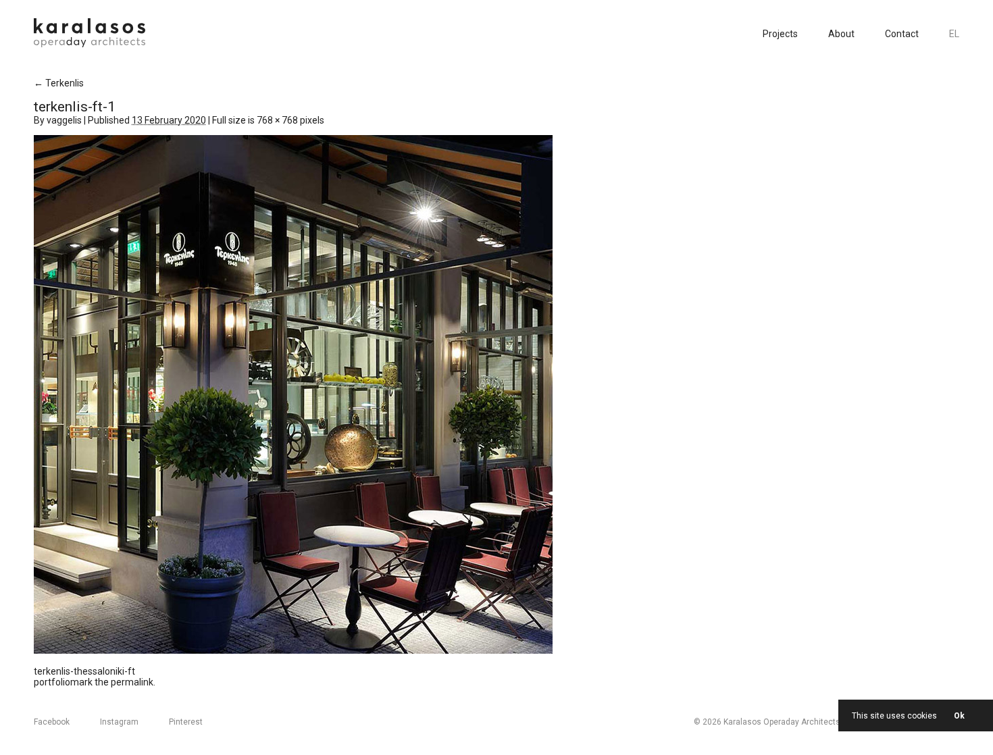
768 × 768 (277, 120)
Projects (780, 33)
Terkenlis (59, 83)
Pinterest (186, 722)
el (954, 33)
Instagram (119, 722)
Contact (902, 33)
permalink (132, 682)
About (841, 33)
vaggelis (64, 120)
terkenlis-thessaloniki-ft (84, 671)
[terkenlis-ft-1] (293, 650)
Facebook (52, 722)
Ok (959, 716)
